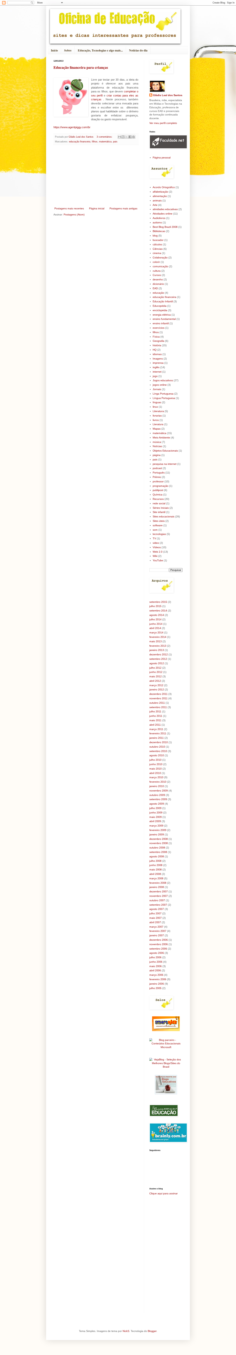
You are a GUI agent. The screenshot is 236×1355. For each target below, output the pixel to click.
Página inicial (96, 208)
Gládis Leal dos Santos (167, 95)
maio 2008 (155, 869)
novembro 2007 (158, 895)
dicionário (158, 283)
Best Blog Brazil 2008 (165, 226)
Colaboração (160, 257)
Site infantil (159, 512)
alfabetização (160, 191)
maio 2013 (155, 641)
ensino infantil (161, 323)
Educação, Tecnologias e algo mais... (100, 50)
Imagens (158, 358)
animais (157, 200)
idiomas (157, 354)
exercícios (158, 327)
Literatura (158, 411)
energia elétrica (162, 314)
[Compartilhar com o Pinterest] (133, 137)
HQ (155, 349)
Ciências (158, 248)
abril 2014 (155, 628)
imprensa (158, 362)
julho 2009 (155, 808)
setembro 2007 (158, 904)
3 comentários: (105, 137)
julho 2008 (155, 860)
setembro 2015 (158, 601)
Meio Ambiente (161, 437)
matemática (105, 141)
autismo (157, 222)
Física (156, 336)
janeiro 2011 (156, 737)
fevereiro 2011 (157, 733)
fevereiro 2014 (157, 636)
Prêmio (157, 477)
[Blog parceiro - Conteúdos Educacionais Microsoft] (166, 1047)
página (157, 455)
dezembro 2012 (158, 654)
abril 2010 (155, 773)
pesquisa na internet (164, 463)
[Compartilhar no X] (126, 137)
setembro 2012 (158, 658)
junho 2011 (155, 715)
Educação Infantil (163, 301)
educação (158, 292)
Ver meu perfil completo (163, 123)
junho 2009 (155, 812)
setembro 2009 (158, 799)
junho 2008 (155, 865)
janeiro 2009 (156, 834)
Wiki (155, 555)
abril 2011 (155, 724)
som (155, 529)
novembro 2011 (158, 698)
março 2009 (156, 825)
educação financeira (79, 141)
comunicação (160, 266)
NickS (126, 1331)
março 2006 (156, 974)
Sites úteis (159, 520)
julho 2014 (155, 619)
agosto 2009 (156, 803)
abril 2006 (155, 970)
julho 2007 (155, 913)
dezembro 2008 (158, 838)
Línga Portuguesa (163, 393)
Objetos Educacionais (165, 450)
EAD (155, 288)
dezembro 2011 (158, 693)
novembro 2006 (158, 944)
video (156, 542)
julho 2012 (155, 667)
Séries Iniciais (161, 507)
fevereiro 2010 (157, 781)
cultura (157, 270)
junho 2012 (155, 671)
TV (154, 538)
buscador (158, 239)
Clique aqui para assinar (163, 1193)
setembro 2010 (158, 751)
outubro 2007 (157, 900)
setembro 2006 (158, 948)
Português (159, 472)
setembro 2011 (158, 707)
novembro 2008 (158, 843)
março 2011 (156, 729)
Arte (155, 204)
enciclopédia (160, 310)
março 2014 (156, 632)
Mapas (157, 428)
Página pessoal (162, 157)
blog (155, 235)
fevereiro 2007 (157, 930)
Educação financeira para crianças (80, 67)
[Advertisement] (96, 176)
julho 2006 (155, 957)
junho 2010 (155, 764)
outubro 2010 (157, 746)
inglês (156, 367)
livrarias (157, 415)
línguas (157, 402)
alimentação (160, 196)
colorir (156, 261)
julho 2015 (155, 606)
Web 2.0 (157, 551)
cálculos (157, 244)
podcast (157, 468)
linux (155, 406)
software (158, 525)
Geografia (158, 340)
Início (54, 50)
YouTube (158, 560)
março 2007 (156, 926)
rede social (159, 503)
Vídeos (157, 547)
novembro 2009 (158, 790)
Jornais (157, 389)
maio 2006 (155, 966)
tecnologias (159, 534)
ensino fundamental (164, 318)
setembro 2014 (158, 610)
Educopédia (159, 305)
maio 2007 (155, 917)
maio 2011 (155, 720)
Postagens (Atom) (74, 214)
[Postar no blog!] (123, 137)
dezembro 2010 (158, 742)
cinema (157, 253)
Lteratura (158, 424)
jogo (155, 376)
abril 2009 (155, 821)
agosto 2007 (156, 909)
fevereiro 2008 (157, 882)
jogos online (160, 384)
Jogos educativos (163, 380)
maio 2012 (155, 676)
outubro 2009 (157, 795)
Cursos (157, 275)
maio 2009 (155, 816)
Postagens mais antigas (123, 208)
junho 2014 (155, 623)
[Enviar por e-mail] (119, 137)
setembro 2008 (158, 852)
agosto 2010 (156, 755)
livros (156, 420)
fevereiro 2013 (157, 645)
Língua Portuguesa (164, 398)
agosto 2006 (156, 952)
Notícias (157, 446)
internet (157, 371)
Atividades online (162, 213)
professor (158, 481)
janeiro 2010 (156, 786)
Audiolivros (159, 218)
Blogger (152, 1331)
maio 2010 (155, 768)
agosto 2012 (156, 663)
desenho (158, 279)
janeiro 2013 (156, 650)
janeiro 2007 (156, 935)
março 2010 (156, 777)
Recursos (158, 498)
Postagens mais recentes (69, 208)
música (157, 441)
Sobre (68, 50)
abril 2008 (155, 873)
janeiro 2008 (156, 887)
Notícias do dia (138, 50)
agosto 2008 (156, 856)
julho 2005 (155, 988)
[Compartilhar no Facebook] (130, 137)
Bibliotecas (159, 231)
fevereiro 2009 (157, 830)
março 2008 (156, 878)
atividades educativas (165, 209)
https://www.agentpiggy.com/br (71, 127)
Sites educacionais (163, 516)
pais (115, 141)
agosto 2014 (156, 614)
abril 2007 (155, 922)
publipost (158, 490)
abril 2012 (155, 680)
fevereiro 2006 (157, 979)
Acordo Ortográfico (164, 187)
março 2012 (156, 685)
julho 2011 (155, 711)
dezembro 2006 (158, 939)
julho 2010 (155, 759)
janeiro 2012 (156, 689)
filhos (95, 141)
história (157, 345)
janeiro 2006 (156, 983)
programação (160, 485)
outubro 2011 (157, 702)
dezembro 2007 (158, 891)
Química (157, 494)
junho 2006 (155, 961)
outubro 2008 (157, 847)
